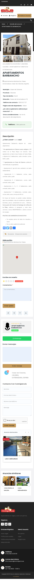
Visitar (25, 106)
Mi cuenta (21, 536)
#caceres (11, 234)
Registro (13, 16)
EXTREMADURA (7, 70)
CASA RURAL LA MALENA (9, 489)
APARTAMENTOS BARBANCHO (11, 26)
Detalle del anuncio (16, 24)
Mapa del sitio (5, 544)
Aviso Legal (4, 536)
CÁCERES (15, 375)
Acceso (5, 16)
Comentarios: (8, 285)
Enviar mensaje (17, 366)
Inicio (3, 24)
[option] (17, 449)
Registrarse (21, 541)
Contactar (4, 1)
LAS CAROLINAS (11, 459)
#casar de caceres (21, 234)
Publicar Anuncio (25, 16)
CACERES (6, 67)
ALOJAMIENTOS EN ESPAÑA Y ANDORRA (15, 64)
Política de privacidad (8, 541)
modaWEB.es (16, 578)
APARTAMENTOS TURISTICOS (18, 67)
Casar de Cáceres (19, 373)
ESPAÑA (25, 378)
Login (19, 538)
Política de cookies (7, 538)
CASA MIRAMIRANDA (23, 489)
